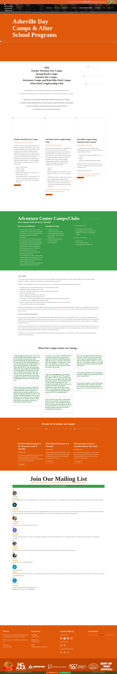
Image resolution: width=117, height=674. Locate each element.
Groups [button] (73, 8)
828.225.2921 (53, 672)
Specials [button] (57, 8)
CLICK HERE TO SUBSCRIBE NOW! (59, 486)
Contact (110, 8)
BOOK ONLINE (65, 672)
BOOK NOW (17, 185)
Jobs (103, 8)
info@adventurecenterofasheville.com (39, 646)
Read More (21, 464)
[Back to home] (9, 8)
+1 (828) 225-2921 (35, 636)
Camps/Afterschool (85, 8)
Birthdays (65, 8)
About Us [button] (49, 8)
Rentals (97, 8)
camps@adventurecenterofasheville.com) (63, 309)
